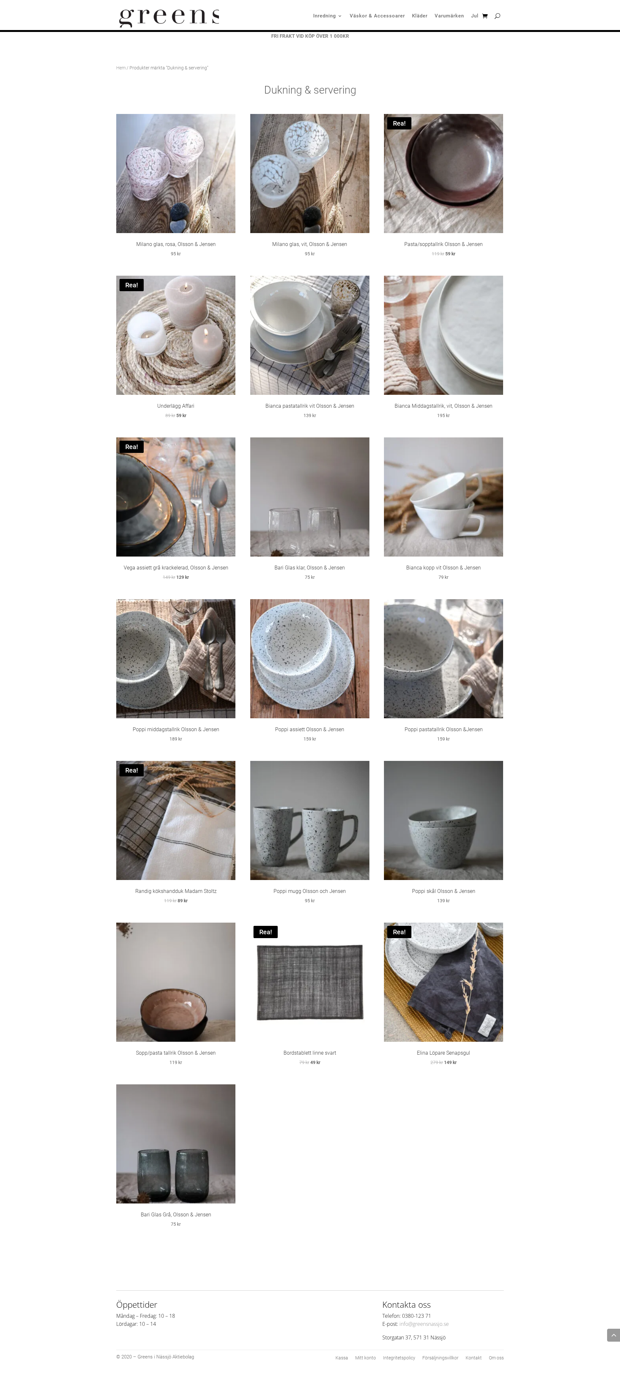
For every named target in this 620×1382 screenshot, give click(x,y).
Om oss (496, 1358)
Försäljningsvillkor (440, 1358)
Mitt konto (365, 1358)
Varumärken (449, 16)
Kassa (342, 1358)
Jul (475, 16)
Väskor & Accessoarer (377, 16)
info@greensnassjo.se (424, 1323)
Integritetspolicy (399, 1358)
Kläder (420, 16)
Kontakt (474, 1358)
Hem (121, 67)
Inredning (324, 16)
